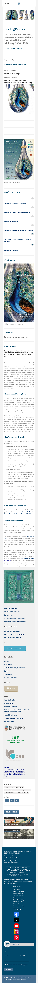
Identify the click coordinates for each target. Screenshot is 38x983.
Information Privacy (19, 904)
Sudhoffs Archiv (17, 898)
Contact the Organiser (16, 648)
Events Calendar (18, 894)
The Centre (16, 889)
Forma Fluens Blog (18, 900)
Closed (12, 688)
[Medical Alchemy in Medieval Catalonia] (19, 834)
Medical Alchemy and (12, 825)
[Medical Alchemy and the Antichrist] (19, 821)
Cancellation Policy (18, 906)
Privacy (23, 979)
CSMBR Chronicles (18, 902)
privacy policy (23, 965)
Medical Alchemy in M (12, 837)
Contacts (15, 908)
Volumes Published (18, 896)
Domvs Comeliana (18, 892)
